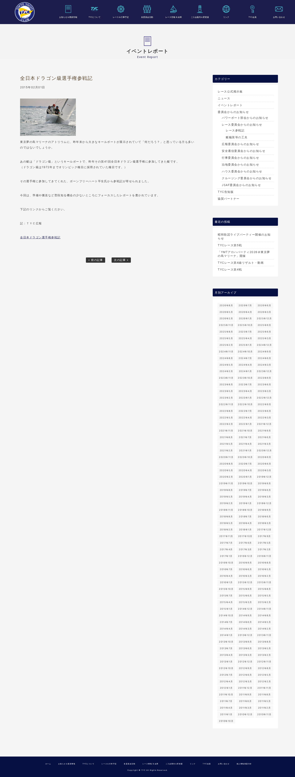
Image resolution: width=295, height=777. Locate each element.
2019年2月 (226, 503)
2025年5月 (226, 338)
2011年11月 (264, 687)
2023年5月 (226, 391)
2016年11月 (264, 556)
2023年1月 (245, 397)
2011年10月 (226, 694)
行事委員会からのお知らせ (240, 157)
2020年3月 (264, 470)
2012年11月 (264, 661)
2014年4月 (226, 628)
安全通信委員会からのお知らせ (243, 151)
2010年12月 (245, 714)
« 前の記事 (95, 259)
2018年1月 (245, 529)
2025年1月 (245, 345)
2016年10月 (226, 562)
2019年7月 (245, 490)
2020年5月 (226, 470)
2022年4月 (245, 417)
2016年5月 (264, 569)
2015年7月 (226, 595)
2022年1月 (245, 424)
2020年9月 (264, 457)
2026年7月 (245, 305)
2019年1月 (245, 503)
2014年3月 (245, 628)
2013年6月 (245, 648)
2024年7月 (245, 358)
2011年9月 (245, 694)
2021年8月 (226, 437)
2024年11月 (226, 351)
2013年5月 (264, 648)
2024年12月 (264, 345)
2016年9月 (245, 562)
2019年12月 (264, 476)
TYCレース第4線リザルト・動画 (241, 262)
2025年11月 (226, 325)
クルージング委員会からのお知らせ (247, 178)
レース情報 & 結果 (173, 17)
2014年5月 (264, 622)
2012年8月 (264, 668)
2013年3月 (245, 655)
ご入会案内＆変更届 (200, 17)
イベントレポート (230, 105)
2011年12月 (245, 687)
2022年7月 (245, 411)
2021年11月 (226, 430)
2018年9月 (264, 510)
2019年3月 (264, 496)
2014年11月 (264, 608)
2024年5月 (226, 364)
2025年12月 (264, 318)
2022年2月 (226, 424)
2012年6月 (245, 674)
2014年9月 (245, 615)
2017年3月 (245, 549)
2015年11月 (264, 582)
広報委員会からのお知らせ (240, 144)
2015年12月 (245, 582)
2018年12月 (264, 503)
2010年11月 (264, 714)
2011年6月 (245, 701)
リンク (226, 17)
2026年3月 (264, 312)
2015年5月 (264, 595)
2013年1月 (226, 661)
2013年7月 (226, 648)
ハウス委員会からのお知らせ (242, 171)
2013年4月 (226, 655)
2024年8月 (226, 358)
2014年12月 (245, 608)
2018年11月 (226, 510)
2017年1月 (226, 556)
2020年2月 (226, 476)
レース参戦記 (235, 130)
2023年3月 (264, 391)
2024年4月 (245, 364)
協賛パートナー (229, 198)
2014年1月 (226, 635)
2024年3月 (264, 364)
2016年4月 (226, 576)
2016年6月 (245, 569)
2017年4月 (226, 549)
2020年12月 (264, 450)
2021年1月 (245, 450)
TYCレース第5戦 (230, 245)
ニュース (224, 98)
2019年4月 (245, 496)
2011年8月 (264, 694)
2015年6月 (245, 595)
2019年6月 (264, 490)
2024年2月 (226, 371)
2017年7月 (226, 542)
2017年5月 (264, 542)
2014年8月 (264, 615)
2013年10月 (226, 641)
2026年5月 (226, 312)
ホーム (48, 764)
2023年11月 (226, 377)
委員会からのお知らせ (233, 112)
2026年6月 (264, 305)
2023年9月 (264, 377)
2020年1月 (245, 476)
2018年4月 (245, 523)
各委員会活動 (147, 17)
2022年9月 (264, 404)
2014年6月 (245, 622)
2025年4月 (245, 338)
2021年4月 (245, 443)
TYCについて (94, 17)
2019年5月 (226, 496)
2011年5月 (264, 701)
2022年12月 (264, 397)
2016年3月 (245, 576)
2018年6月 (264, 516)
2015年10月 (226, 589)
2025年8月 (226, 331)
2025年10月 (245, 325)
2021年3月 (264, 443)
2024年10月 (245, 351)
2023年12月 (264, 371)
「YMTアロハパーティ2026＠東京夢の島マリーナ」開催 (244, 253)
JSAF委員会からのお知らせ (241, 185)
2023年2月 (226, 397)
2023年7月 (245, 384)
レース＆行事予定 (121, 17)
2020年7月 (245, 463)
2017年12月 (264, 529)
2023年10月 (245, 377)
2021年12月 (264, 424)
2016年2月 (264, 576)
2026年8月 (226, 305)
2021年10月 (245, 430)
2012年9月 (245, 668)
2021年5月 (226, 443)
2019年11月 (226, 483)
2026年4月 (245, 312)
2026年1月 (245, 318)
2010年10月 (226, 721)
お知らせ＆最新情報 (68, 17)
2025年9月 (264, 325)
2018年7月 (245, 516)
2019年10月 (245, 483)
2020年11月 (226, 457)
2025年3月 (264, 338)
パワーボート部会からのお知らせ (245, 117)
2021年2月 (226, 450)
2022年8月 (226, 411)
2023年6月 (264, 384)
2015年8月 (264, 589)
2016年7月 (226, 569)
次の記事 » (121, 259)
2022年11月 (226, 404)
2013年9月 (245, 641)
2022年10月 (245, 404)
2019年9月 (264, 483)
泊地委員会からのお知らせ (240, 164)
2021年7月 (245, 437)
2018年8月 (226, 516)
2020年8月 (226, 463)
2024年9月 (264, 351)
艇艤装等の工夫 (237, 137)
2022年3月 (264, 417)
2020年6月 (264, 463)
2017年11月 (226, 536)
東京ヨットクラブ (24, 12)
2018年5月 (226, 523)
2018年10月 (245, 510)
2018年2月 (226, 529)
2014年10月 (226, 615)
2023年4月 (245, 391)
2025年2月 (226, 345)
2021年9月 (264, 430)
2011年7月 (226, 701)
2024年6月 (264, 358)
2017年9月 (264, 536)
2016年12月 (245, 556)
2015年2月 (264, 602)
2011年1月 (226, 714)
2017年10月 (245, 536)
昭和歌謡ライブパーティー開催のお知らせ (244, 236)
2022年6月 (264, 411)
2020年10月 (245, 457)
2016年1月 (226, 582)
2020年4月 (245, 470)
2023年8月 (226, 384)
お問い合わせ (279, 17)
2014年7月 (226, 622)
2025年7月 (245, 331)
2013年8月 (264, 641)
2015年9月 (245, 589)
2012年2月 (264, 681)
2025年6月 (264, 331)
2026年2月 (226, 318)
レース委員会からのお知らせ (242, 124)
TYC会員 (252, 17)
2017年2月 (264, 549)
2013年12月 (245, 635)
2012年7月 (226, 674)
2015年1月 (226, 608)
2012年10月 (226, 668)
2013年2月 (264, 655)
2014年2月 (264, 628)
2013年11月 (264, 635)
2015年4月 (226, 602)
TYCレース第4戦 (230, 269)
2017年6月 (245, 542)
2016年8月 (264, 562)
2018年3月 (264, 523)
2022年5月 (226, 417)
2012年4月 (226, 681)
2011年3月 (245, 707)
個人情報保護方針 (244, 764)
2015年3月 (245, 602)
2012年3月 (245, 681)
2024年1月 (245, 371)
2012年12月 (245, 661)
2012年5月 (264, 674)
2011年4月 (226, 707)
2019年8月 (226, 490)
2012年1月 (226, 687)
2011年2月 (264, 707)
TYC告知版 (226, 191)
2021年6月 (264, 437)
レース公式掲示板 (230, 91)
